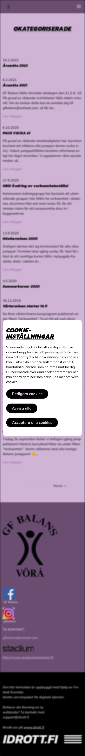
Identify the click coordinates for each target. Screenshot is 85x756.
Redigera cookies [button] (27, 393)
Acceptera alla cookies (32, 422)
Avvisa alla (22, 408)
